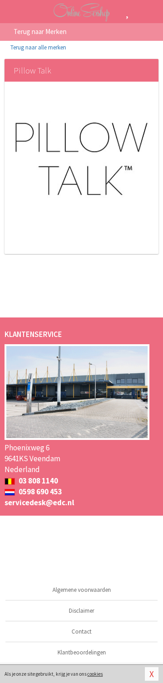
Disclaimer (81, 611)
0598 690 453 (39, 492)
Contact (81, 631)
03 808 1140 (37, 481)
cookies (95, 674)
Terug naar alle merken (37, 47)
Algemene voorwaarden (82, 590)
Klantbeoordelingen (82, 652)
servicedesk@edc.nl (39, 502)
